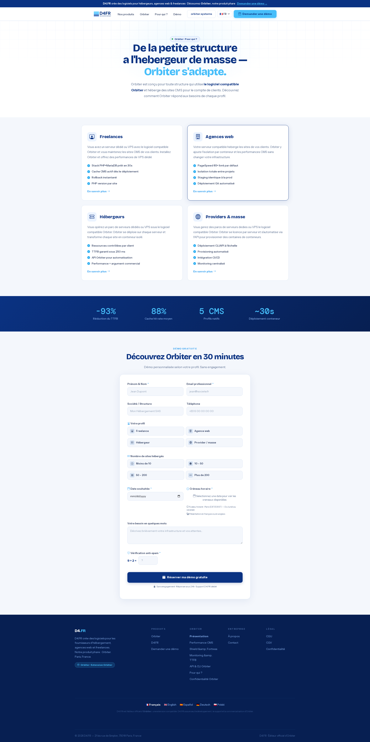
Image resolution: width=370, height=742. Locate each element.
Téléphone (193, 403)
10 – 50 (198, 463)
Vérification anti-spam (145, 553)
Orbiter (144, 14)
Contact (233, 642)
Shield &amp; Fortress (203, 649)
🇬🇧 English (170, 704)
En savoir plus (97, 191)
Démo (177, 14)
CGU (269, 636)
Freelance (142, 430)
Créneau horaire (201, 488)
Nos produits (126, 14)
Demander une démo (257, 14)
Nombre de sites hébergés (147, 456)
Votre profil (137, 423)
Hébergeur (143, 442)
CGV (269, 642)
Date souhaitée (141, 488)
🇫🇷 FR (223, 13)
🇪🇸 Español (186, 704)
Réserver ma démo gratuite (187, 577)
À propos (234, 636)
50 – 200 (141, 475)
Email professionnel (200, 383)
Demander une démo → (252, 3)
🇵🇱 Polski (219, 704)
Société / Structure (139, 403)
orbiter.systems (201, 14)
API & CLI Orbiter (200, 666)
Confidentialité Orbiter (204, 679)
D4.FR (155, 642)
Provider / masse (205, 442)
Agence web (202, 430)
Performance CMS (201, 642)
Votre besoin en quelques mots (146, 523)
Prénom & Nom (138, 383)
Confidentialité (275, 649)
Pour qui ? (161, 14)
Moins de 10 (143, 463)
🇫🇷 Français (153, 704)
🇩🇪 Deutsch (203, 704)
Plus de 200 (201, 475)
